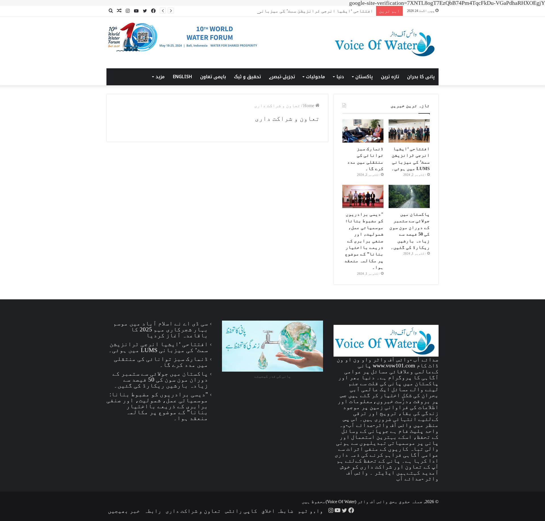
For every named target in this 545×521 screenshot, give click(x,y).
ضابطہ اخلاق (277, 511)
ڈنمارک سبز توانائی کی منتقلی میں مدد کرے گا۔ (161, 361)
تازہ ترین (390, 76)
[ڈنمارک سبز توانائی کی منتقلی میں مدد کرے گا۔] (362, 131)
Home (309, 105)
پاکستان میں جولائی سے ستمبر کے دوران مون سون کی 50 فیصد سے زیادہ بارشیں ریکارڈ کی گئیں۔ (160, 379)
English (182, 76)
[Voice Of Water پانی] (386, 42)
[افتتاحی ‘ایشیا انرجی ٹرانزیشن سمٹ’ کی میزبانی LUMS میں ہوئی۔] (409, 131)
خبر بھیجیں (124, 511)
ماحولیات (315, 76)
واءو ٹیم (310, 511)
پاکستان (364, 76)
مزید (160, 76)
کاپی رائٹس (241, 511)
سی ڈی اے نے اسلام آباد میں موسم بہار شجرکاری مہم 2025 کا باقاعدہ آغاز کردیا (160, 329)
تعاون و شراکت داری (193, 511)
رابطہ (152, 511)
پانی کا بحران (421, 76)
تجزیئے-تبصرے (282, 76)
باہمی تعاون (213, 76)
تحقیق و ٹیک (247, 76)
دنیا (340, 76)
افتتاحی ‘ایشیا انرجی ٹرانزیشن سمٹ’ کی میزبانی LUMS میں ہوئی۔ (296, 11)
